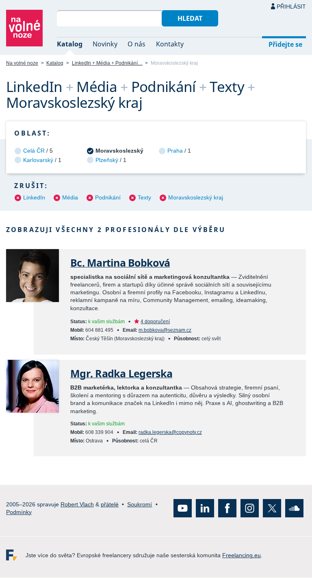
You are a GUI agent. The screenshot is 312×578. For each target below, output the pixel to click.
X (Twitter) (272, 508)
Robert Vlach (77, 504)
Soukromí (139, 504)
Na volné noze (22, 63)
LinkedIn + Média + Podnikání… (107, 63)
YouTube (182, 508)
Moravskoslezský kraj (195, 197)
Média (70, 197)
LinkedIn (34, 197)
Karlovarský (38, 160)
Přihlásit (291, 6)
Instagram (249, 508)
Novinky (105, 43)
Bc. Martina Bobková (120, 262)
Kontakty (170, 43)
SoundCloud (294, 508)
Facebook (227, 508)
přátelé (110, 504)
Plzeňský (106, 160)
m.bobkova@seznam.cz (165, 330)
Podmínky (19, 512)
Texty (144, 197)
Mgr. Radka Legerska (121, 373)
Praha (175, 150)
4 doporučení (155, 321)
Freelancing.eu (16, 555)
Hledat (190, 18)
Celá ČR (34, 150)
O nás (136, 43)
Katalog (69, 43)
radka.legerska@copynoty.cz (170, 432)
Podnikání (108, 197)
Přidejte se (285, 44)
